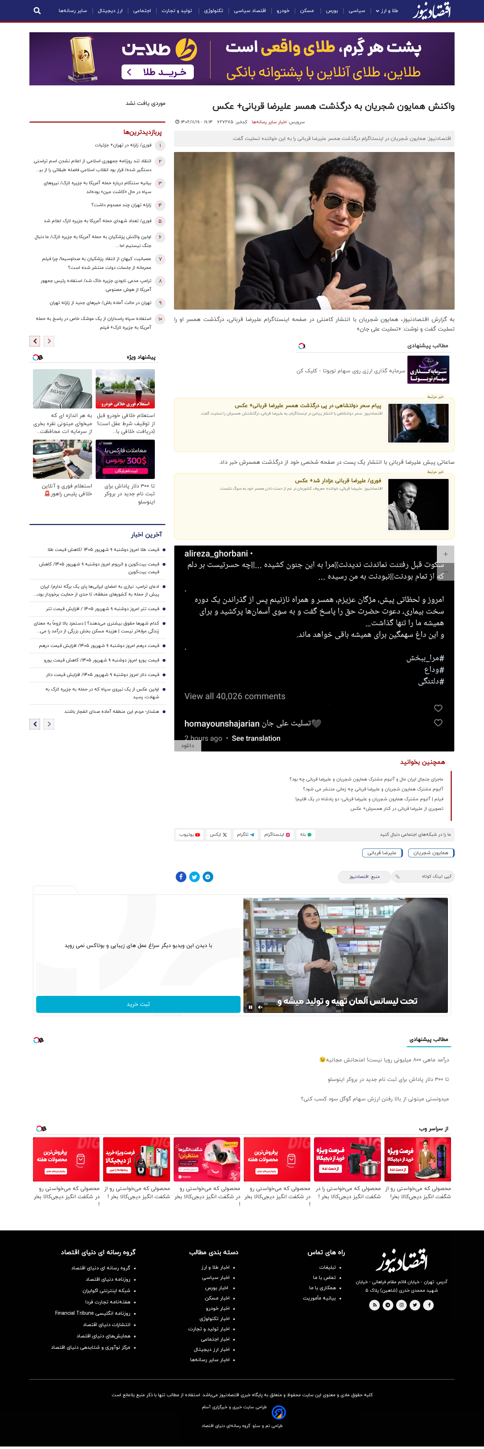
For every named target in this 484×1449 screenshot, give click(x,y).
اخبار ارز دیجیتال (212, 1349)
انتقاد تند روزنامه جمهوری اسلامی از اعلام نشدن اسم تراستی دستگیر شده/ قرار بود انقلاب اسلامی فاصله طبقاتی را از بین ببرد (92, 166)
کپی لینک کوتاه (436, 876)
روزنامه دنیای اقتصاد (108, 1279)
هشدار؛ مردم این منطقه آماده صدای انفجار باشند (111, 712)
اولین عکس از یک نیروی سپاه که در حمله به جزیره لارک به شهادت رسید (102, 694)
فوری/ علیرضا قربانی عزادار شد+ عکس (338, 481)
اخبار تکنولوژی (214, 1318)
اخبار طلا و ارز (215, 1267)
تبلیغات (327, 1267)
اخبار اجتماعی (215, 1339)
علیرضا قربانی (381, 853)
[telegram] (387, 1305)
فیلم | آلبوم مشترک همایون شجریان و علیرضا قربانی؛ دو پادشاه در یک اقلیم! (369, 799)
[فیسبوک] (181, 877)
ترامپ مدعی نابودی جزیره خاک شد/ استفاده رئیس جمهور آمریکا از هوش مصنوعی (96, 285)
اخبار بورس (217, 1288)
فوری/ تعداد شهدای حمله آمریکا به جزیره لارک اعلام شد (97, 221)
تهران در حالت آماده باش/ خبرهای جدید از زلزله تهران (100, 303)
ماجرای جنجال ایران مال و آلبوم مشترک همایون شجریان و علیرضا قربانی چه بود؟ (366, 779)
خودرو (283, 10)
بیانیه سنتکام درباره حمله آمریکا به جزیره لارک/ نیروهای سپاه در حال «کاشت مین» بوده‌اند (97, 187)
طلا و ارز (389, 10)
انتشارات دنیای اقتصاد (106, 1324)
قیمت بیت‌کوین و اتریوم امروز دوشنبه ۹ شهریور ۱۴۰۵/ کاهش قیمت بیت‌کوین (99, 569)
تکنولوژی (213, 10)
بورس (332, 10)
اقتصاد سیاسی (250, 10)
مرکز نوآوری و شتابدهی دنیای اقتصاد (90, 1347)
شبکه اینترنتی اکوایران (106, 1290)
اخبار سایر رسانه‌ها (269, 122)
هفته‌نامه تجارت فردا (107, 1302)
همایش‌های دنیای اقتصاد (103, 1336)
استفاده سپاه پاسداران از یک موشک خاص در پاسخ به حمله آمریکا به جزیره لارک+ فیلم (93, 323)
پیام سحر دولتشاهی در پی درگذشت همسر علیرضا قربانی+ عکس (308, 406)
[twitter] (415, 1305)
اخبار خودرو (218, 1308)
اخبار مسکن (217, 1298)
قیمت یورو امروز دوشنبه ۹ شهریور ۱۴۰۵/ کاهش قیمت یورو (101, 661)
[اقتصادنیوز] (401, 1260)
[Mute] (260, 1007)
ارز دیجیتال (110, 10)
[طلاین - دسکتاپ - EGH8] (242, 58)
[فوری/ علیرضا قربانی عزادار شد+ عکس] (418, 504)
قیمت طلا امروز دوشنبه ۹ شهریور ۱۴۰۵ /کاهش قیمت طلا (103, 550)
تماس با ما (324, 1277)
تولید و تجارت (177, 10)
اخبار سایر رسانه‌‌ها (210, 1360)
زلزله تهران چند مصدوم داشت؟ (121, 205)
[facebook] (429, 1305)
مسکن (307, 10)
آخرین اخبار (146, 535)
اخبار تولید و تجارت (209, 1329)
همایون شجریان (430, 853)
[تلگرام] (208, 877)
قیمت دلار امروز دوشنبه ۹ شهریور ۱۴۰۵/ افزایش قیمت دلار (102, 675)
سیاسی (357, 10)
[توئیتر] (194, 877)
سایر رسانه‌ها (73, 10)
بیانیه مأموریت (319, 1298)
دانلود (187, 746)
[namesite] (431, 10)
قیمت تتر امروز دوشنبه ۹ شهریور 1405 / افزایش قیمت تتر (102, 609)
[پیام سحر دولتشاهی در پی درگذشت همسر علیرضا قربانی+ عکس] (418, 423)
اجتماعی (142, 10)
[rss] (375, 1305)
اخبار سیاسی (216, 1277)
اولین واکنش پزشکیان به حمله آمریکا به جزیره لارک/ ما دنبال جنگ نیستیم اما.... (93, 241)
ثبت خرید (138, 1004)
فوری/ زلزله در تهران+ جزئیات (123, 145)
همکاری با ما (322, 1288)
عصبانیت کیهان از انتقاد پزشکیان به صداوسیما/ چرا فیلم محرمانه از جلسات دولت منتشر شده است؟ (96, 263)
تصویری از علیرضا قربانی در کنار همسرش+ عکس (396, 809)
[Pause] (250, 1007)
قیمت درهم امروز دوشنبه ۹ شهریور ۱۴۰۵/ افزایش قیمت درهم (99, 646)
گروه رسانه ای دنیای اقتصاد (100, 1268)
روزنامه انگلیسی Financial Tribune (92, 1313)
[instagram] (402, 1305)
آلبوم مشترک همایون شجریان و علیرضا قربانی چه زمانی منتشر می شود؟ (373, 789)
